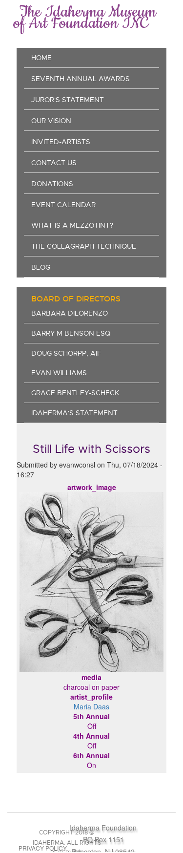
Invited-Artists (60, 141)
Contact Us (54, 162)
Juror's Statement (67, 99)
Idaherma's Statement (74, 412)
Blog (40, 267)
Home (41, 57)
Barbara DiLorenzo (69, 313)
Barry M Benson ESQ (70, 333)
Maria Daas (91, 706)
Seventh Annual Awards (80, 78)
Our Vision (51, 120)
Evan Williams (59, 372)
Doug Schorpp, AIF (66, 353)
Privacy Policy (43, 848)
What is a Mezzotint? (72, 225)
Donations (52, 183)
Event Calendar (63, 204)
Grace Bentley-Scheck (75, 392)
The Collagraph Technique (83, 246)
